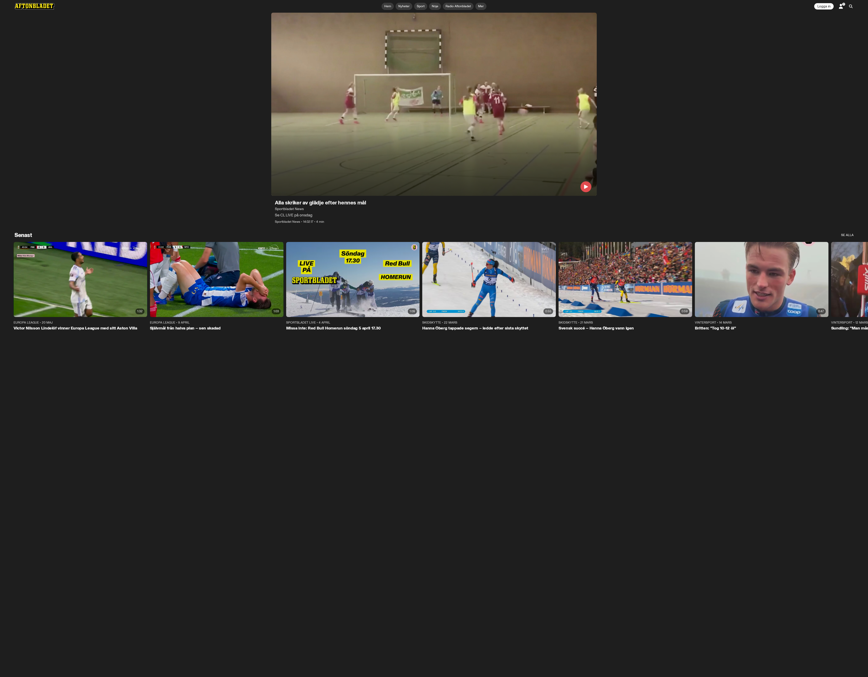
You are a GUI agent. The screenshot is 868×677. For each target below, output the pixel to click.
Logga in (823, 6)
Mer (481, 6)
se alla (847, 235)
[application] (434, 104)
